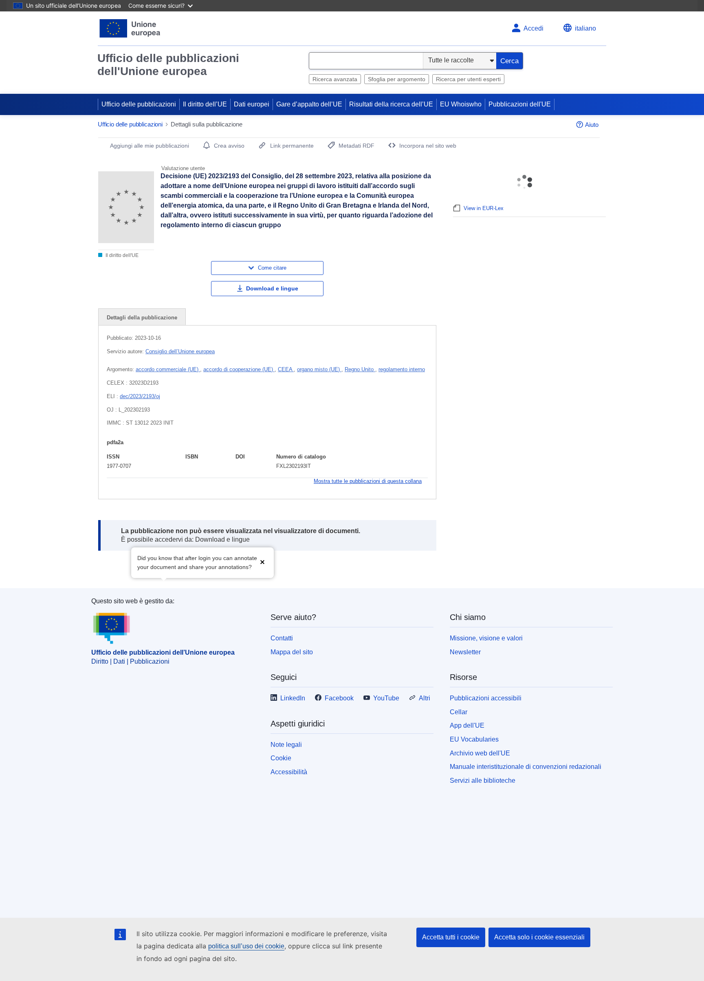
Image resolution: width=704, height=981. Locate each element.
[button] (262, 562)
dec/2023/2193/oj (140, 396)
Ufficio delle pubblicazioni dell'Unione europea (168, 65)
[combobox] (366, 61)
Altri (424, 698)
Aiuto (591, 124)
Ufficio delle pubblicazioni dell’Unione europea (163, 652)
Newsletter (465, 652)
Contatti (282, 638)
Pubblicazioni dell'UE (519, 104)
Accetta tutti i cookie (451, 937)
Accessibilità (289, 771)
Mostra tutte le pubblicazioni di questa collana (368, 481)
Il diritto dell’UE (205, 104)
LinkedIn (292, 698)
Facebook (339, 698)
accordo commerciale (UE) (168, 369)
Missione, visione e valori (486, 638)
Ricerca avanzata (334, 79)
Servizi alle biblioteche (482, 780)
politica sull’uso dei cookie (246, 946)
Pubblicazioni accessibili (485, 698)
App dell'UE (467, 725)
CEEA (286, 369)
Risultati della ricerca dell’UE (391, 104)
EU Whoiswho (461, 104)
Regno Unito (360, 369)
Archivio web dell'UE (480, 753)
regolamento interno (401, 369)
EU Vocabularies (474, 739)
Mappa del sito (292, 652)
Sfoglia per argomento (396, 79)
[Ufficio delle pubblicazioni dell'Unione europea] (130, 28)
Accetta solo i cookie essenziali (539, 937)
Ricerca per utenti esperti (468, 79)
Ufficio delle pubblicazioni (138, 104)
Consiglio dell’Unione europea (180, 351)
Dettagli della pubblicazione (142, 317)
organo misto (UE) (319, 369)
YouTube (386, 698)
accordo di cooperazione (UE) (239, 369)
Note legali (286, 744)
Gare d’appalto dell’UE (309, 104)
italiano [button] (585, 28)
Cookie (281, 758)
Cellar (458, 712)
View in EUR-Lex (484, 208)
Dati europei (251, 104)
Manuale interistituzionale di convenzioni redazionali (525, 766)
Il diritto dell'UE (121, 255)
